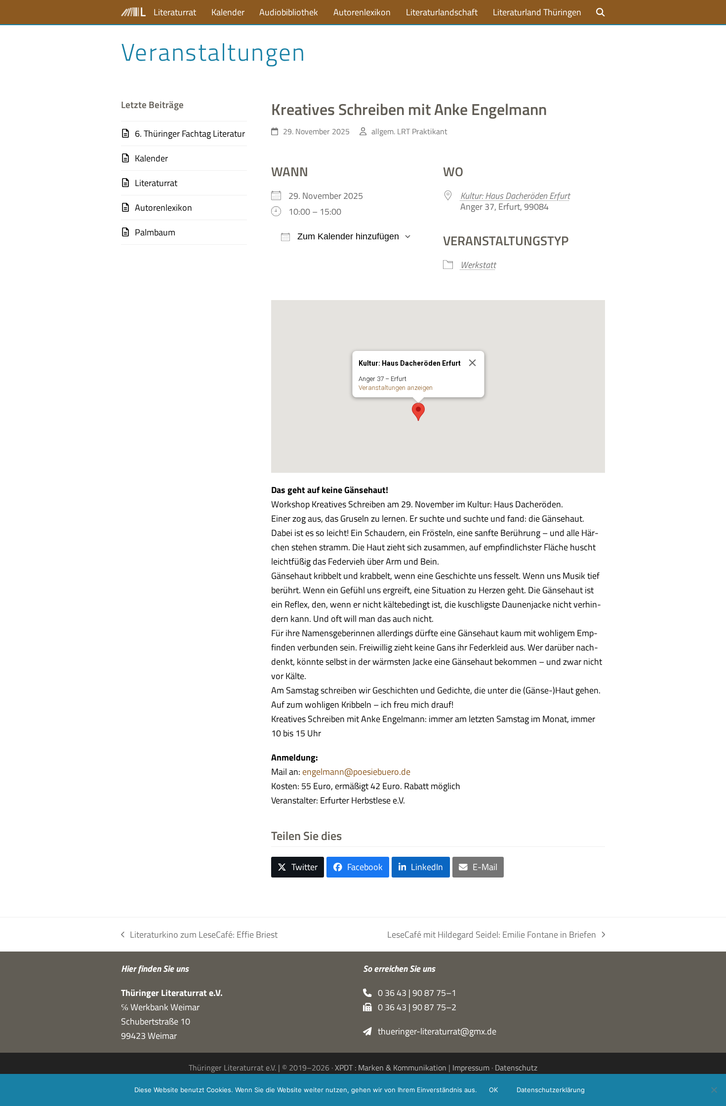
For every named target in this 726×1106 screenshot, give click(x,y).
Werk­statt (478, 264)
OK (493, 1090)
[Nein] (714, 1090)
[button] (600, 12)
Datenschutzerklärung (551, 1090)
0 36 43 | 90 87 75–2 (414, 1007)
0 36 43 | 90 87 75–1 (414, 992)
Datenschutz (516, 1067)
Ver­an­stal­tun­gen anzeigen (395, 387)
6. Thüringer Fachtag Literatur (190, 133)
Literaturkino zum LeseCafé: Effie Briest (199, 935)
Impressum (470, 1067)
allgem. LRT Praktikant (409, 131)
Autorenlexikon (163, 207)
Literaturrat (156, 183)
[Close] (472, 363)
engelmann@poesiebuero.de (356, 771)
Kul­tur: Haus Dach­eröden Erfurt (515, 195)
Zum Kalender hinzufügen (347, 236)
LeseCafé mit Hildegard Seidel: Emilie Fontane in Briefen (491, 935)
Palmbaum (155, 232)
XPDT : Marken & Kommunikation (390, 1067)
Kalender (151, 158)
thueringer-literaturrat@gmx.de (434, 1031)
